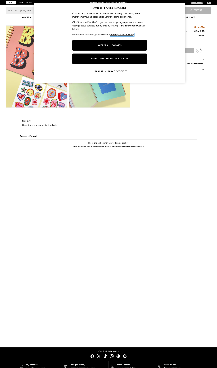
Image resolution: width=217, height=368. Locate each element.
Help (209, 3)
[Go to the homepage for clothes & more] (11, 2)
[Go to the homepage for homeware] (25, 2)
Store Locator (197, 3)
